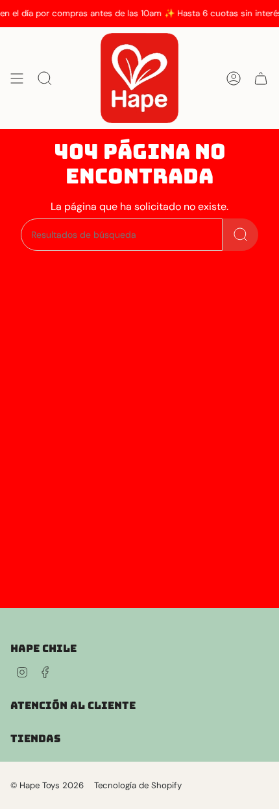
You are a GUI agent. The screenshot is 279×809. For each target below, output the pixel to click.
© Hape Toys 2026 (47, 785)
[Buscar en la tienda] (240, 234)
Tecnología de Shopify (138, 785)
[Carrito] (260, 78)
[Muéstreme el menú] (17, 78)
